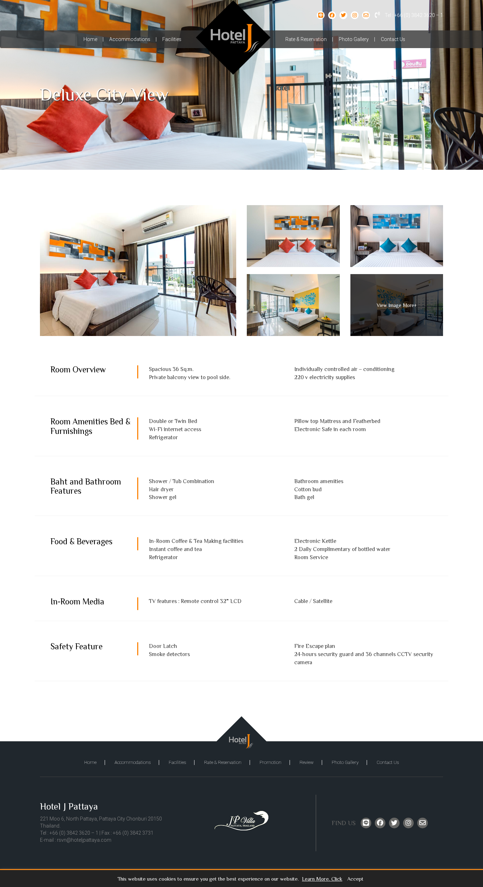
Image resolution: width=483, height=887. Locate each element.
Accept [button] (355, 879)
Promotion (270, 762)
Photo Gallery (354, 39)
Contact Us (393, 39)
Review (306, 762)
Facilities (171, 39)
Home (90, 39)
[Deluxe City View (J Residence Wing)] (138, 270)
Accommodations (129, 39)
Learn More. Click (322, 879)
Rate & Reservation (306, 39)
